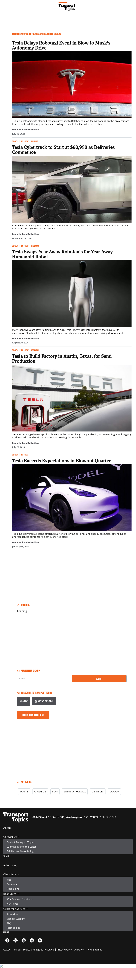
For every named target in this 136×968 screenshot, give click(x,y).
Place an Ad (13, 888)
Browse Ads (13, 884)
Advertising (10, 865)
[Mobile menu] (4, 5)
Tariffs (24, 791)
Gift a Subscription (45, 701)
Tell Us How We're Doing (20, 851)
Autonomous (35, 246)
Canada (114, 791)
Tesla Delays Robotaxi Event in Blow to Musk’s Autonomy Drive (61, 45)
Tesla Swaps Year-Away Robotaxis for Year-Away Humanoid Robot (62, 254)
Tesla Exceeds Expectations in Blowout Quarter (61, 460)
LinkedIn (32, 940)
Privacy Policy (64, 949)
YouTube (24, 940)
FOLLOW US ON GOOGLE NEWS (33, 715)
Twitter (15, 940)
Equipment (34, 141)
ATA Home (12, 903)
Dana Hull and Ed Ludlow (25, 129)
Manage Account (16, 918)
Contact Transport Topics (20, 842)
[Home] (68, 6)
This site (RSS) (40, 940)
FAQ (9, 923)
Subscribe (24, 701)
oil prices (98, 791)
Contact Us (10, 837)
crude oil (40, 791)
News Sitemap (94, 949)
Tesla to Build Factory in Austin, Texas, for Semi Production (62, 358)
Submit (99, 678)
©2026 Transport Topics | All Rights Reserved (28, 949)
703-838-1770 (107, 817)
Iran (55, 791)
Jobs (9, 879)
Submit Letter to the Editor (21, 846)
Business (15, 141)
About (7, 828)
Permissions (13, 927)
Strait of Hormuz (75, 791)
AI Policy (79, 949)
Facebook (7, 940)
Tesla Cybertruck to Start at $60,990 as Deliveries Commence (63, 150)
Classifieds (10, 874)
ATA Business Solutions (20, 899)
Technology (25, 141)
